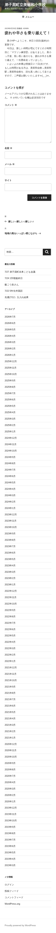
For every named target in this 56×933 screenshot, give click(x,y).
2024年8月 (10, 463)
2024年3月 (10, 495)
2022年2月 (10, 654)
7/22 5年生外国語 (14, 290)
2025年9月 (10, 380)
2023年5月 (10, 559)
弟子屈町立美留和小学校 (25, 4)
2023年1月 (10, 584)
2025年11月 (10, 367)
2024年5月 (10, 482)
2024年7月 (10, 469)
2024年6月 (10, 476)
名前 (8, 148)
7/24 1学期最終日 (14, 278)
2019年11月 (10, 814)
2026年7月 (10, 316)
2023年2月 (10, 578)
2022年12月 (11, 591)
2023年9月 (10, 533)
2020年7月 (10, 776)
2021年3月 (10, 725)
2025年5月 (10, 406)
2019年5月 (10, 852)
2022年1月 (10, 661)
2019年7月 (10, 839)
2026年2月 (10, 348)
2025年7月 (10, 393)
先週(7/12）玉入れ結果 (16, 297)
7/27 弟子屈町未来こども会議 (20, 271)
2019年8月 (10, 833)
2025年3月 (10, 418)
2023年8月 (10, 540)
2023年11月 (10, 520)
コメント (11, 105)
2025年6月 (10, 399)
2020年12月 (11, 744)
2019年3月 (10, 865)
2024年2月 (10, 501)
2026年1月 (10, 355)
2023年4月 (10, 565)
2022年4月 (10, 642)
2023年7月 (10, 546)
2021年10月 (11, 680)
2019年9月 (10, 827)
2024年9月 (10, 457)
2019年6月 (10, 846)
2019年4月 (10, 859)
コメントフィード (14, 897)
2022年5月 (10, 635)
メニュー (29, 17)
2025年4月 (10, 412)
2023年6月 (10, 552)
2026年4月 (10, 336)
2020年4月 (10, 782)
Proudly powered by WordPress (20, 925)
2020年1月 (10, 801)
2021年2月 (10, 731)
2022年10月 (11, 603)
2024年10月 (11, 450)
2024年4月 (10, 489)
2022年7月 (10, 623)
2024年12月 (11, 438)
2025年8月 (10, 387)
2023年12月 (11, 514)
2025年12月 (11, 361)
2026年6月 (10, 323)
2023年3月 (10, 572)
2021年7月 (10, 699)
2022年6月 (10, 629)
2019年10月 (11, 820)
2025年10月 (11, 374)
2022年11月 (10, 597)
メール (10, 164)
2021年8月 (10, 693)
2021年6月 (10, 705)
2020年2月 (10, 795)
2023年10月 (11, 527)
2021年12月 (11, 667)
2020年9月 (10, 763)
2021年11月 (10, 674)
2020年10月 (11, 756)
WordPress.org (12, 903)
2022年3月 (10, 648)
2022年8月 (10, 616)
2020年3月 (10, 788)
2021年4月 (10, 718)
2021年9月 (10, 686)
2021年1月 (10, 737)
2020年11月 (10, 750)
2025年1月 (10, 431)
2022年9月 (10, 610)
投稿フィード (12, 891)
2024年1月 (10, 508)
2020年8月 (10, 769)
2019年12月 (11, 807)
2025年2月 (10, 425)
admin (26, 28)
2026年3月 (10, 342)
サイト (8, 180)
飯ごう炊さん (12, 284)
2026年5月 (10, 329)
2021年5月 (10, 712)
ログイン (9, 884)
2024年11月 (10, 444)
